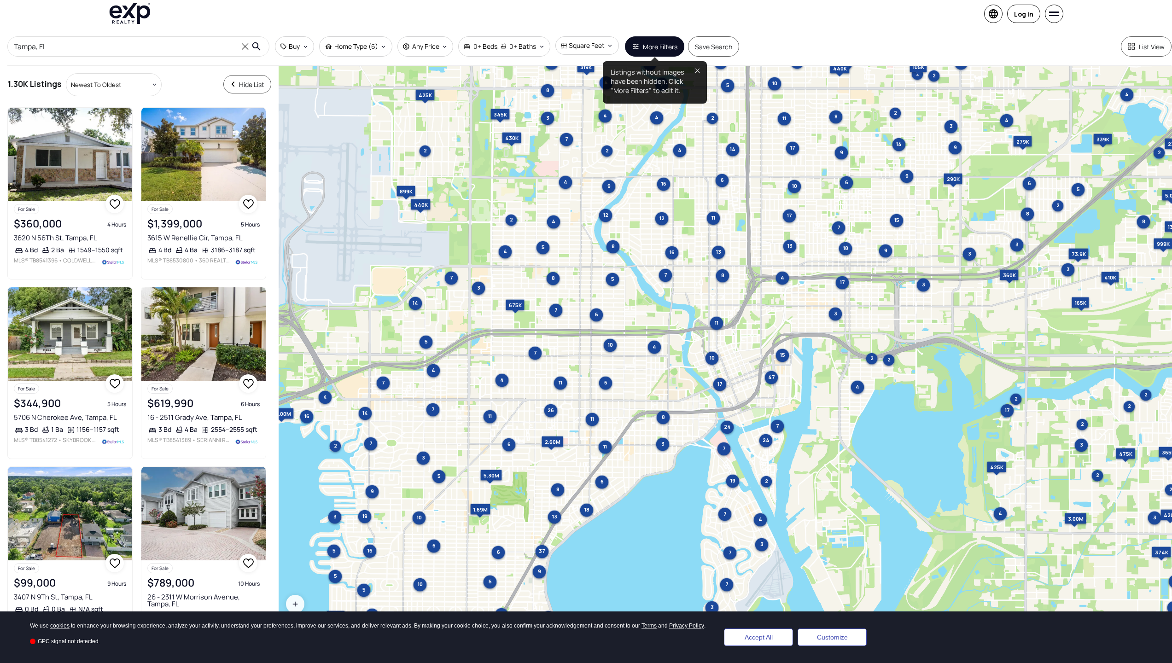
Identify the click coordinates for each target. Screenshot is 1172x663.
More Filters (660, 46)
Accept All (759, 637)
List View (1152, 46)
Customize (832, 637)
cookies (60, 625)
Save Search (713, 46)
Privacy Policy (686, 625)
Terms (649, 625)
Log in (1023, 14)
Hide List (251, 84)
